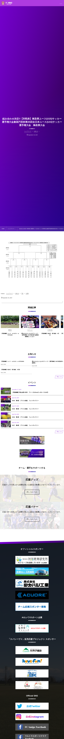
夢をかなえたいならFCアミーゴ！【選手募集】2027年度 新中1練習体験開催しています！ (30, 335)
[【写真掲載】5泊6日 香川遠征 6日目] (50, 322)
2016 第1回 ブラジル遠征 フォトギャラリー (25, 417)
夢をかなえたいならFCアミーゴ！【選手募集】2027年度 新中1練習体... (47, 362)
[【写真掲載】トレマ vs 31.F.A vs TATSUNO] (10, 322)
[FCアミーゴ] (8, 3)
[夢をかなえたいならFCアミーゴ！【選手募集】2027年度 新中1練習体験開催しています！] (30, 322)
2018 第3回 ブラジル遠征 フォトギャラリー (25, 409)
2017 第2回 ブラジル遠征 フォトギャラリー (25, 425)
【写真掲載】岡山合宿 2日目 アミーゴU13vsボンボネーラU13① (30, 392)
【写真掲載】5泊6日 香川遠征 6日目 (50, 334)
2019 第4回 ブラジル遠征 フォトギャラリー (25, 400)
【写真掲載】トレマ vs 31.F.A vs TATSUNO (10, 334)
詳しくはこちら (32, 492)
